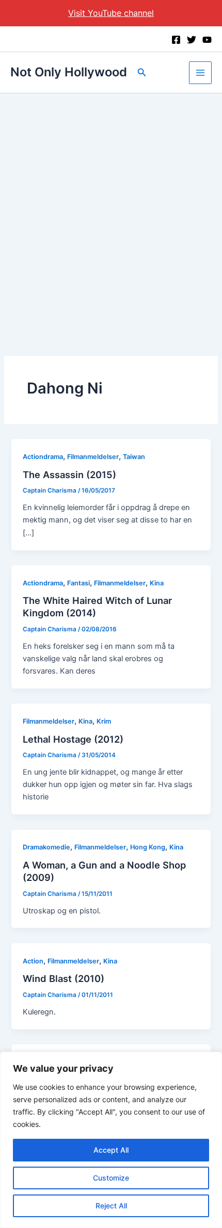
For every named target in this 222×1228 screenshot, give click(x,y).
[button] (142, 72)
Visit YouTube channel (111, 13)
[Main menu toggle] (200, 72)
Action (33, 961)
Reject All (111, 1205)
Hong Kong (147, 847)
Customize (111, 1177)
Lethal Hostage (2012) (73, 739)
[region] (111, 1140)
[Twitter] (191, 39)
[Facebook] (176, 39)
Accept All (111, 1149)
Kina (157, 583)
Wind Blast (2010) (63, 978)
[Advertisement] (111, 209)
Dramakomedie (46, 847)
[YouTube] (207, 39)
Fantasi (78, 583)
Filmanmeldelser (93, 457)
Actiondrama (43, 457)
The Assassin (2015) (69, 474)
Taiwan (134, 457)
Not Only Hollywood (68, 71)
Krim (104, 721)
